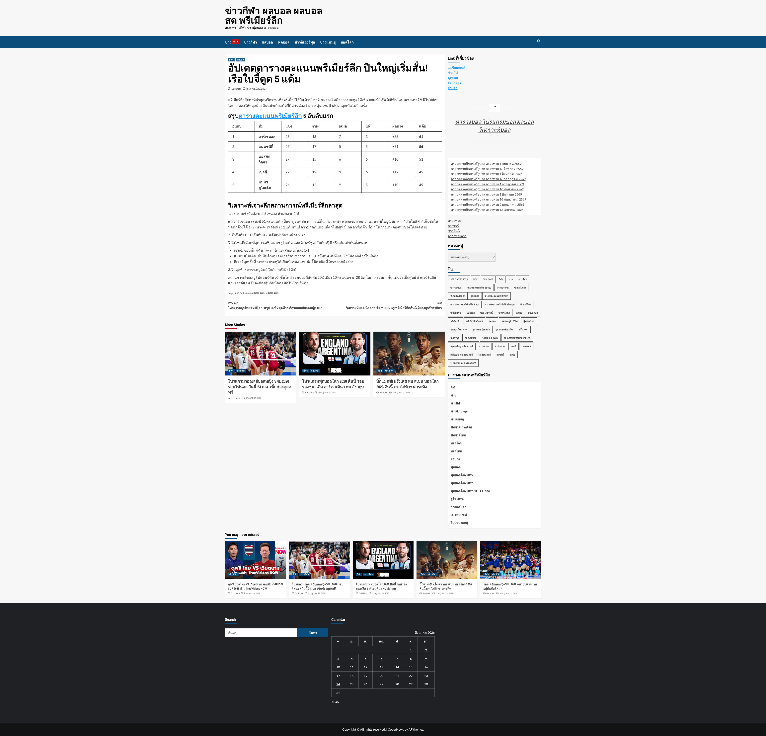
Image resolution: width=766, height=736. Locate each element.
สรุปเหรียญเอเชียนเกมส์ (461, 346)
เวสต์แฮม (526, 346)
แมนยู (512, 354)
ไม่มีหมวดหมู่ (459, 523)
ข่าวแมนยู (328, 42)
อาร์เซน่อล (500, 346)
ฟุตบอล (283, 42)
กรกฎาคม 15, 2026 (327, 392)
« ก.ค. (335, 701)
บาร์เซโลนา (504, 312)
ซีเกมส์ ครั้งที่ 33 (457, 296)
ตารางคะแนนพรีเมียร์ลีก (270, 116)
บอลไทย (471, 312)
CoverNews (396, 729)
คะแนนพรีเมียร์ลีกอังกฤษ (479, 287)
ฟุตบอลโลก (528, 321)
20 (381, 676)
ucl (475, 279)
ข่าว (231, 42)
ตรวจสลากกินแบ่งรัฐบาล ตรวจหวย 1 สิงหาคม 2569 (486, 174)
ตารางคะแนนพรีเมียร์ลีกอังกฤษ (499, 304)
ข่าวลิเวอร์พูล (304, 42)
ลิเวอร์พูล (454, 338)
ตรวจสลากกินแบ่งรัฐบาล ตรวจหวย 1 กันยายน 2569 (486, 163)
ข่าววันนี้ (454, 231)
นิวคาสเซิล (455, 312)
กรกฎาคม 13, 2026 (508, 593)
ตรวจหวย (454, 220)
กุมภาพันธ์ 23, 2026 (256, 88)
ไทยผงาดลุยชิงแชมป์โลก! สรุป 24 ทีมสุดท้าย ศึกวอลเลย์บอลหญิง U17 (275, 305)
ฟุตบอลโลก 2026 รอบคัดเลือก (470, 491)
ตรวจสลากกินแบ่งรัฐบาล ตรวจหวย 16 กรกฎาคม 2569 (488, 179)
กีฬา (231, 59)
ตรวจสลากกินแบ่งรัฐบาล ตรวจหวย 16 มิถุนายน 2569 (487, 189)
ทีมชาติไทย (525, 304)
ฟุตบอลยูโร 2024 (509, 321)
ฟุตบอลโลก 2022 (462, 475)
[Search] (538, 41)
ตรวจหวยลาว (457, 236)
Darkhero (236, 88)
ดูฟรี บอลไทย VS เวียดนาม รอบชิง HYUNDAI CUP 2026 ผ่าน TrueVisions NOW (255, 586)
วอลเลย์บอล (471, 338)
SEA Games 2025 (459, 279)
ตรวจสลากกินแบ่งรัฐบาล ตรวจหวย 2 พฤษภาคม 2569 (487, 204)
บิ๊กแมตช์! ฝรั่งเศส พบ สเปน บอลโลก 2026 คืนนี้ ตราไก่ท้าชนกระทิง (407, 383)
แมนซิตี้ (500, 354)
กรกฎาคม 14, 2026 (401, 392)
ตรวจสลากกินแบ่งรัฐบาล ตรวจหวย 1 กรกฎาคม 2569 (487, 184)
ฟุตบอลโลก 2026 (458, 329)
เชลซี (513, 346)
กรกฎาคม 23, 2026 (252, 398)
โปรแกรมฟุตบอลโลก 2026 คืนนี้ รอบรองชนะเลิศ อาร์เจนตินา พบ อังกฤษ (333, 383)
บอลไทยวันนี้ (486, 312)
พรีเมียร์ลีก (272, 293)
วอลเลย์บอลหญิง (490, 338)
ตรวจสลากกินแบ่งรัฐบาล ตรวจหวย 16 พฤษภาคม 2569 (488, 199)
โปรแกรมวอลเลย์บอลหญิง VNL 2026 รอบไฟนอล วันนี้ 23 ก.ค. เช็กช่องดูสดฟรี (259, 386)
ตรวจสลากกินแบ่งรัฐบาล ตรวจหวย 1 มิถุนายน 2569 (486, 194)
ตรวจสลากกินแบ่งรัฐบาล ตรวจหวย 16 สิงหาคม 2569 (487, 169)
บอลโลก (347, 42)
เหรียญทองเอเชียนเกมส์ (461, 354)
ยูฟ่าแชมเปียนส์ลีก (481, 329)
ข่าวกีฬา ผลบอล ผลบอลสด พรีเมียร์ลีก (273, 15)
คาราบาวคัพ (502, 287)
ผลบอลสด (455, 83)
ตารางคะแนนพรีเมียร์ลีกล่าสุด (464, 304)
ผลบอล (267, 42)
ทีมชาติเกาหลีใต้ (461, 427)
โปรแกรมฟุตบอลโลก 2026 (463, 363)
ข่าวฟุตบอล (456, 287)
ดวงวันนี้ (453, 226)
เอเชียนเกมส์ (456, 67)
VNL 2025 (488, 279)
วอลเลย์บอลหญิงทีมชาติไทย (517, 338)
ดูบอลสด (475, 296)
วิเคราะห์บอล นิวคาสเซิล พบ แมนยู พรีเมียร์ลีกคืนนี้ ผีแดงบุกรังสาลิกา (394, 305)
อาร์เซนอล (484, 346)
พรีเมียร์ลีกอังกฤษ (474, 321)
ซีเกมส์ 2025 (520, 287)
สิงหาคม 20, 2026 (252, 593)
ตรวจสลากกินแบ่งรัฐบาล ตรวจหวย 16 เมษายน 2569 (487, 209)
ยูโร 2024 (523, 329)
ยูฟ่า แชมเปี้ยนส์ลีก (504, 329)
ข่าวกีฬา (250, 42)
